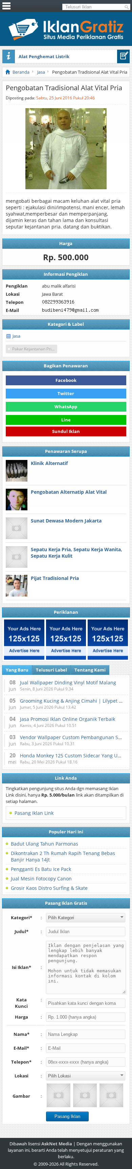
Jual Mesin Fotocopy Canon (41, 878)
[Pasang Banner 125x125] (24, 639)
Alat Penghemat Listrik (44, 56)
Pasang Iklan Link (34, 813)
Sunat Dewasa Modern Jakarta (66, 520)
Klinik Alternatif (49, 463)
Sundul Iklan (66, 432)
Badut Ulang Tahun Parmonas (44, 844)
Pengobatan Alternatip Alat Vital (69, 492)
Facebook (66, 380)
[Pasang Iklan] (123, 56)
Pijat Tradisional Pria (55, 578)
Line (66, 420)
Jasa (16, 336)
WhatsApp (65, 407)
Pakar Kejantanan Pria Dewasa (34, 349)
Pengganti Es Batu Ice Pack (41, 869)
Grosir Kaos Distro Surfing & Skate (49, 888)
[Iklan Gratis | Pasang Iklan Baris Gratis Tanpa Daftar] (66, 39)
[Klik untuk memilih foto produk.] (58, 1095)
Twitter (66, 393)
